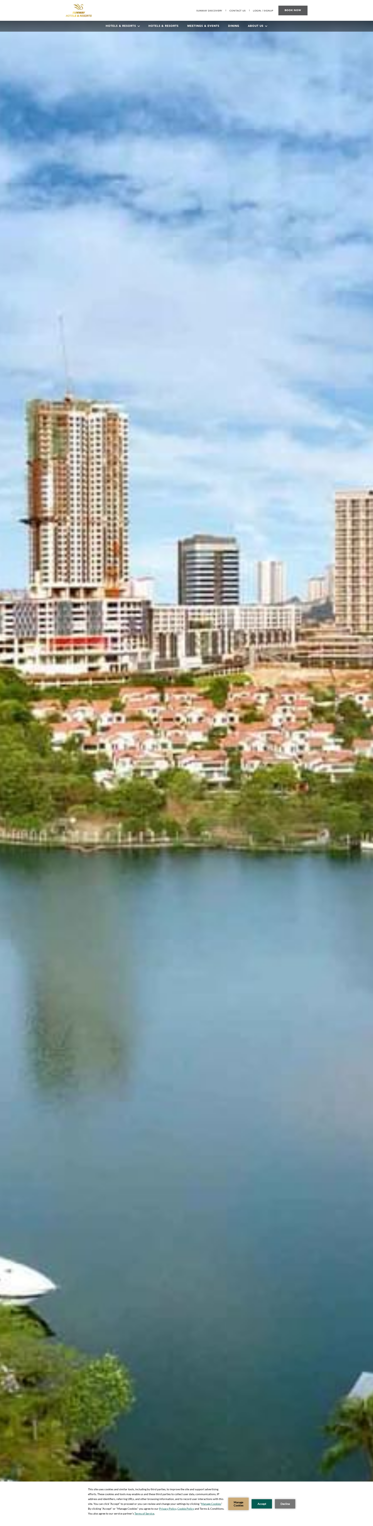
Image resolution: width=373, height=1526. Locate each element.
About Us (255, 26)
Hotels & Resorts (163, 26)
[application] (186, 1504)
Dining (234, 26)
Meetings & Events (203, 26)
